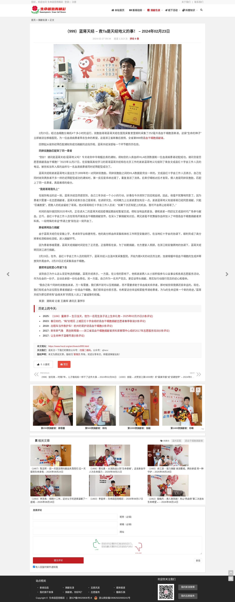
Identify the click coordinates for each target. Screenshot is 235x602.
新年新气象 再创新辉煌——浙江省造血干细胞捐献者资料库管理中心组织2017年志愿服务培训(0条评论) (110, 330)
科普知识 (190, 10)
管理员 (77, 354)
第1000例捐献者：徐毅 (95, 428)
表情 (198, 560)
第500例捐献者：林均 (53, 428)
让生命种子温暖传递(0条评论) (67, 335)
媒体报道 (120, 587)
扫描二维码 (85, 350)
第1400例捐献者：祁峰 (139, 428)
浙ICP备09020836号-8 (80, 598)
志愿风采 (95, 587)
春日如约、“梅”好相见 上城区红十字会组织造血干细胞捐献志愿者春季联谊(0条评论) (98, 321)
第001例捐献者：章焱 (182, 428)
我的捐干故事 (46, 592)
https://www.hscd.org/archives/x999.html (68, 346)
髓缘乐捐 (120, 592)
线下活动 (172, 10)
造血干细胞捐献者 (153, 138)
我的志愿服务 (188, 595)
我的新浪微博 (188, 587)
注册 (74, 2)
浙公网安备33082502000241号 (114, 598)
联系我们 (198, 2)
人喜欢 (45, 364)
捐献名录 (155, 10)
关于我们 (186, 2)
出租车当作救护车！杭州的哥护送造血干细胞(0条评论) (82, 326)
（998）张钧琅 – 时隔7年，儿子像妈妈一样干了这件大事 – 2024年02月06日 (78, 375)
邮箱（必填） (126, 524)
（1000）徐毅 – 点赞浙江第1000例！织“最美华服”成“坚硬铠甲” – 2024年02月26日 (159, 375)
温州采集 (176, 440)
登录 (67, 2)
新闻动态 (137, 10)
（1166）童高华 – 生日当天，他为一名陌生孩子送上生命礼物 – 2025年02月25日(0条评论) (102, 316)
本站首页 (119, 10)
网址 (122, 531)
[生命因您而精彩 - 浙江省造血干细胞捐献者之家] (48, 12)
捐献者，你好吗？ (74, 592)
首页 (33, 20)
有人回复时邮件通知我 (46, 567)
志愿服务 (95, 592)
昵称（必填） (126, 516)
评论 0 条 (134, 38)
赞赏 (65, 364)
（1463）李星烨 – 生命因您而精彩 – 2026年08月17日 (116, 498)
